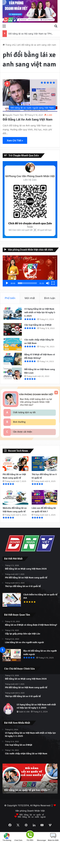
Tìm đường (6, 840)
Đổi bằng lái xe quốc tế (32, 814)
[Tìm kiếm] (56, 25)
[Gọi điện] (30, 834)
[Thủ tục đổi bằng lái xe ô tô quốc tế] (44, 463)
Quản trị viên (24, 711)
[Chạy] (7, 283)
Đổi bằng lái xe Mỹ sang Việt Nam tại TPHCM (31, 33)
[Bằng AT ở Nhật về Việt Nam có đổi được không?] (13, 359)
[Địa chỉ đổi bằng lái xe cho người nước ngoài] (11, 655)
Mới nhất (30, 298)
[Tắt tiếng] (47, 283)
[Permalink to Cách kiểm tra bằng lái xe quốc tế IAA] (11, 605)
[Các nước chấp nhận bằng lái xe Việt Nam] (13, 344)
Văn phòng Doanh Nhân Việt (30, 810)
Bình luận (49, 298)
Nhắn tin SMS (53, 840)
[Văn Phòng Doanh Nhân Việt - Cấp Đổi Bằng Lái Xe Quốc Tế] (30, 11)
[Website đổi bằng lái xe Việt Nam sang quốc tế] (15, 497)
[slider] (27, 283)
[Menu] (4, 25)
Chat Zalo (18, 840)
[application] (30, 270)
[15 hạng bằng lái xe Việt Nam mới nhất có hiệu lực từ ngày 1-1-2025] (13, 313)
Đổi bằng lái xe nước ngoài (32, 817)
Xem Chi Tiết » (15, 140)
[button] (30, 271)
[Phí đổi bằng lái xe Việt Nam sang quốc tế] (15, 463)
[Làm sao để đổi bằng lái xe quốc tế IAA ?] (44, 497)
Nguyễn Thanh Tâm (14, 115)
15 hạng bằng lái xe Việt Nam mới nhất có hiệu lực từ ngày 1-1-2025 (40, 312)
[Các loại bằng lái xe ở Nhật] (13, 329)
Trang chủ (10, 44)
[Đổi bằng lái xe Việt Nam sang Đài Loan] (13, 374)
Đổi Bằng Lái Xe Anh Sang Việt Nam (27, 119)
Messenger (41, 840)
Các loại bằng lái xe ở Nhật (38, 324)
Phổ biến (10, 298)
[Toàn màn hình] (53, 283)
